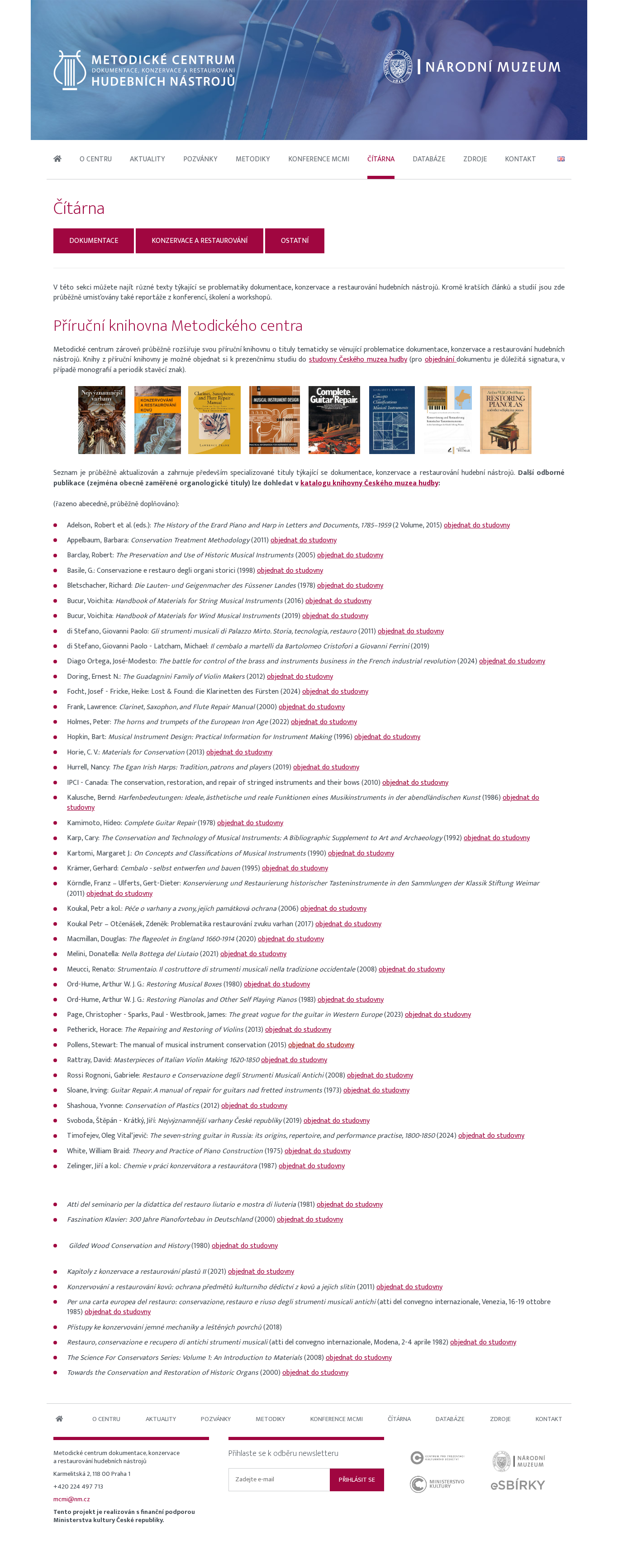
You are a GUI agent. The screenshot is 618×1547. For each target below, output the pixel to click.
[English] (561, 159)
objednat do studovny (477, 525)
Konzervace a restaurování (199, 241)
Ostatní (295, 241)
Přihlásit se (357, 1479)
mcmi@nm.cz (71, 1499)
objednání (440, 359)
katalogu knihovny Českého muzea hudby (369, 483)
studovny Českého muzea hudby (358, 359)
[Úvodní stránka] (143, 70)
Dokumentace (93, 241)
